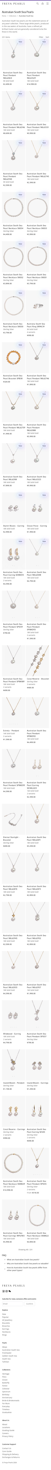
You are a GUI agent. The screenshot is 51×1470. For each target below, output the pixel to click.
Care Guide (7, 1451)
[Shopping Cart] (42, 3)
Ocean (5, 1380)
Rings (4, 1335)
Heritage (5, 1374)
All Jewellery (7, 1320)
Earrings (5, 1329)
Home (4, 16)
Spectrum (6, 1391)
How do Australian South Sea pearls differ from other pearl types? (27, 1268)
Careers (5, 1433)
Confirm (29, 1304)
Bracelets (6, 1323)
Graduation (7, 1412)
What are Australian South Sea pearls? (23, 1259)
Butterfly (5, 1383)
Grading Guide (8, 1430)
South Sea (6, 1359)
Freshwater (7, 1353)
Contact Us (6, 1448)
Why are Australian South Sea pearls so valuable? (28, 1263)
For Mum (6, 1403)
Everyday (6, 1406)
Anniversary (7, 1397)
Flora (4, 1377)
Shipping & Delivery (10, 1454)
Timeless (6, 1409)
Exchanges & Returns (11, 1457)
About (4, 1424)
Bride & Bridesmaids (10, 1400)
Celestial (5, 1388)
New (4, 1314)
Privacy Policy (7, 1436)
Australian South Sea (26, 16)
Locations (6, 1427)
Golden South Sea (9, 1356)
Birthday (5, 1394)
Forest (4, 1385)
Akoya (4, 1347)
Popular (5, 1317)
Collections (12, 16)
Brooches (6, 1326)
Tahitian (5, 1362)
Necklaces (6, 1332)
